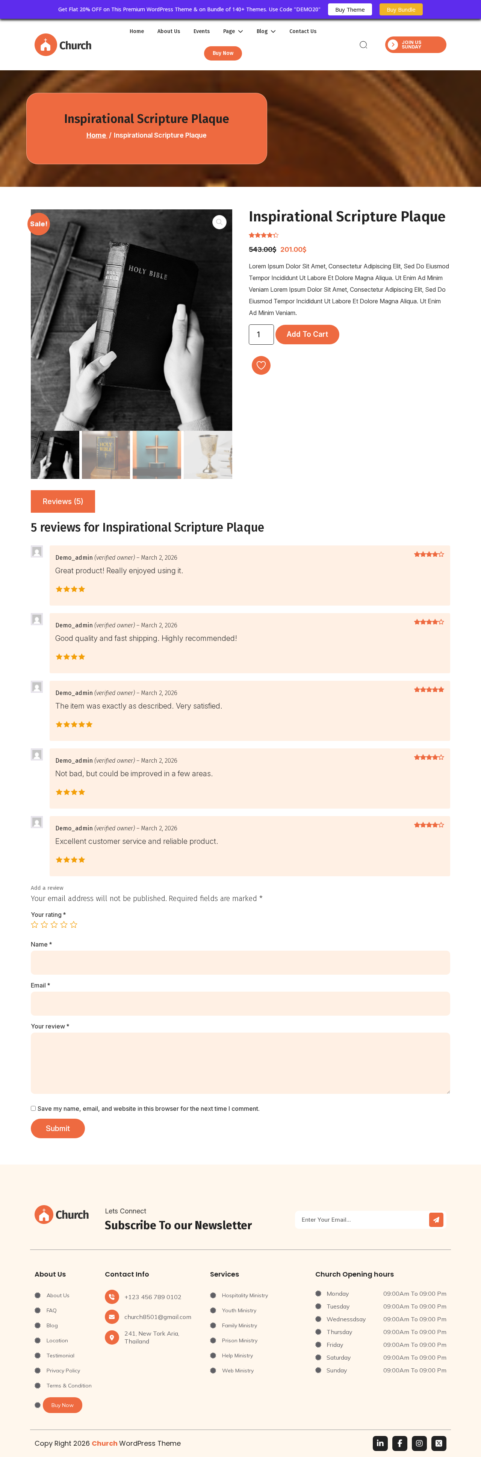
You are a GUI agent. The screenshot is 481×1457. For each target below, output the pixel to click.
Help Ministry (237, 1355)
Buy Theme (350, 9)
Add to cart (307, 334)
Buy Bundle (401, 9)
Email (40, 985)
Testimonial (60, 1355)
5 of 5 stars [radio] (73, 924)
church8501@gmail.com (157, 1317)
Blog (52, 1325)
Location (57, 1340)
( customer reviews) (312, 234)
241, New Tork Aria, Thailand (151, 1337)
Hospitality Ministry (245, 1295)
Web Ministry (238, 1370)
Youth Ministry (239, 1310)
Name (41, 944)
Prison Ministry (239, 1340)
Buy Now (223, 53)
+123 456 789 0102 (153, 1297)
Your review (50, 1026)
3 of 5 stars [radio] (54, 924)
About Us (168, 31)
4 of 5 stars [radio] (64, 924)
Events (202, 31)
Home (137, 31)
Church (105, 1443)
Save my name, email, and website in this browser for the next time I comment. (149, 1108)
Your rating (48, 914)
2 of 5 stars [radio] (44, 924)
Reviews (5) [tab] (62, 501)
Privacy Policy (63, 1370)
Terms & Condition (69, 1385)
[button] (219, 222)
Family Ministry (239, 1325)
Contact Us (302, 31)
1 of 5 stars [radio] (34, 924)
